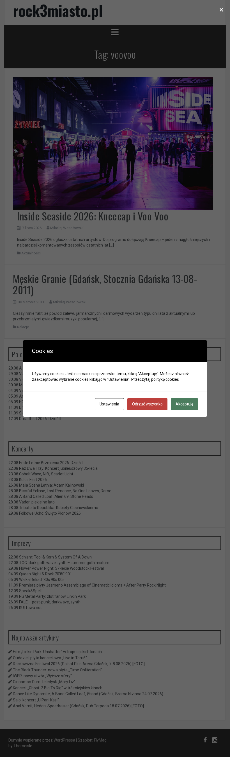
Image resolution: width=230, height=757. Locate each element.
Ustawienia (109, 404)
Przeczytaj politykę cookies (155, 379)
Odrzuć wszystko (147, 404)
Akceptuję (184, 404)
